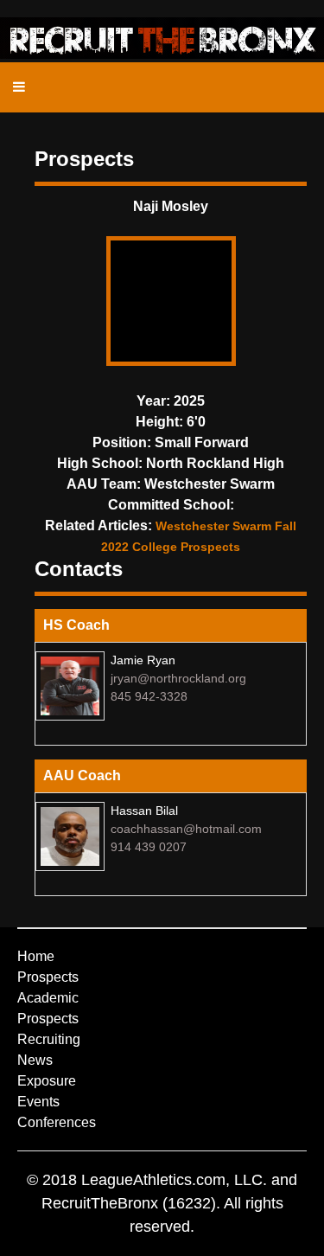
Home (35, 956)
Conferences (56, 1122)
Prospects (48, 977)
